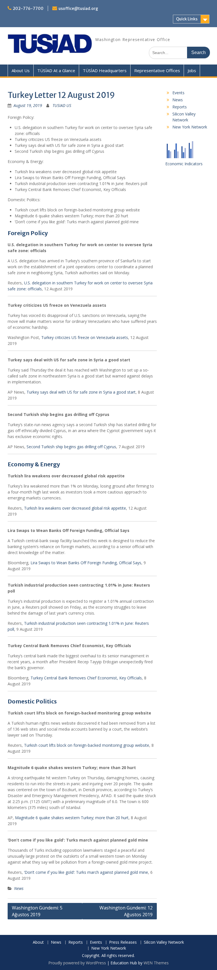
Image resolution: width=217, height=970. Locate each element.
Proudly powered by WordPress (77, 962)
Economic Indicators (184, 163)
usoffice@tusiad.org (78, 8)
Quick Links (187, 19)
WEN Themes (156, 962)
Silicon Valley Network (164, 942)
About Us (21, 70)
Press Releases (123, 942)
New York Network (189, 127)
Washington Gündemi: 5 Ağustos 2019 (37, 911)
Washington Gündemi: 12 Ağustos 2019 (126, 911)
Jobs (192, 70)
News (18, 888)
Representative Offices (157, 70)
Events (178, 92)
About (38, 942)
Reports (179, 107)
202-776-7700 (28, 8)
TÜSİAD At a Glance (56, 70)
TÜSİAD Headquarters (105, 70)
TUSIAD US (62, 105)
